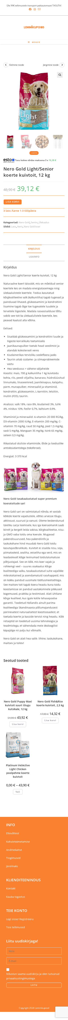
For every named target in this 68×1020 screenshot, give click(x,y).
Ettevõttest (12, 833)
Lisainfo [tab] (34, 256)
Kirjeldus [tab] (34, 248)
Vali (18, 791)
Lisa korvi (12, 201)
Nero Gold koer (32, 226)
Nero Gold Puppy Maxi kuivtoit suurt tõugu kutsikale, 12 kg (18, 705)
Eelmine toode (16, 64)
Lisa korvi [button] (18, 724)
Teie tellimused (15, 927)
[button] (60, 75)
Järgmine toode (51, 64)
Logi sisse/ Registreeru (20, 919)
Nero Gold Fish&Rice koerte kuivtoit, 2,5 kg (50, 703)
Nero (20, 226)
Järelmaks (12, 866)
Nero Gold (24, 222)
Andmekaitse (14, 850)
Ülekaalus (44, 222)
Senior (34, 222)
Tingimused (13, 858)
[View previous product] (6, 64)
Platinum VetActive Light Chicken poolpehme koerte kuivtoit (18, 771)
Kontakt (10, 888)
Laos (13, 226)
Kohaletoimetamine (18, 841)
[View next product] (62, 64)
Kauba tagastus (15, 896)
